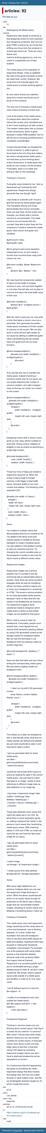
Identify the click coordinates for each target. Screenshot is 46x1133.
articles (24, 2)
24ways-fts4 (14, 2)
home (4, 2)
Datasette (17, 1130)
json (16, 16)
